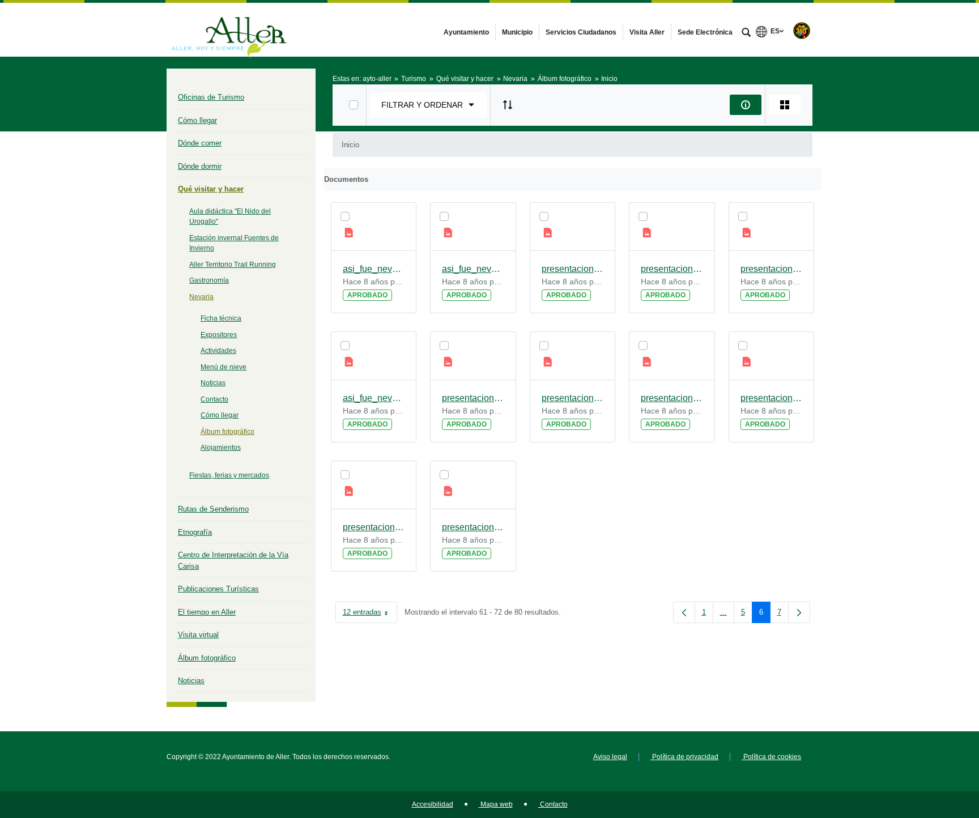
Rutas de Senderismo (213, 509)
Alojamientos (221, 447)
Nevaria (201, 297)
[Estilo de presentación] (785, 105)
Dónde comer (200, 143)
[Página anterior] (684, 612)
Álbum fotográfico (227, 432)
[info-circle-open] (745, 105)
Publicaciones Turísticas (218, 589)
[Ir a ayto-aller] (229, 29)
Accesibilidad (432, 804)
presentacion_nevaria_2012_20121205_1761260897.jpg (771, 398)
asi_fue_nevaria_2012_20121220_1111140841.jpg (374, 269)
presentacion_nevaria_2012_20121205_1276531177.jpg (473, 527)
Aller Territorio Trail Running (232, 265)
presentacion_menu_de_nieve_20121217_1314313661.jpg (672, 269)
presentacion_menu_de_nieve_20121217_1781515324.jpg (573, 269)
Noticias (213, 383)
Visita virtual (198, 634)
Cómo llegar (197, 120)
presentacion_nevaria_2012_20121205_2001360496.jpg (771, 269)
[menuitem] (466, 32)
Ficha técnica (221, 318)
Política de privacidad (684, 757)
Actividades (218, 351)
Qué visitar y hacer (211, 189)
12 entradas (370, 614)
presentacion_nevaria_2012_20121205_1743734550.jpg (573, 398)
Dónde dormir (200, 166)
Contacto (214, 399)
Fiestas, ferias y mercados (229, 475)
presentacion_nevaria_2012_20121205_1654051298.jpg (473, 398)
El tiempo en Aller (207, 612)
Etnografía (195, 532)
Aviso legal (610, 757)
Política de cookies (771, 757)
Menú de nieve (223, 367)
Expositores (219, 335)
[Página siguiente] (799, 612)
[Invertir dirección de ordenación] (508, 105)
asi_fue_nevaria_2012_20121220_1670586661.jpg (374, 398)
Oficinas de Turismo (211, 97)
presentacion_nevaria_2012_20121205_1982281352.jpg (374, 527)
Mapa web (496, 804)
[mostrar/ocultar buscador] (746, 33)
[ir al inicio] (933, 750)
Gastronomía (209, 280)
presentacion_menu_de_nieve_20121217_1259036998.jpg (672, 398)
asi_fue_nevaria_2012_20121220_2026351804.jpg (473, 269)
